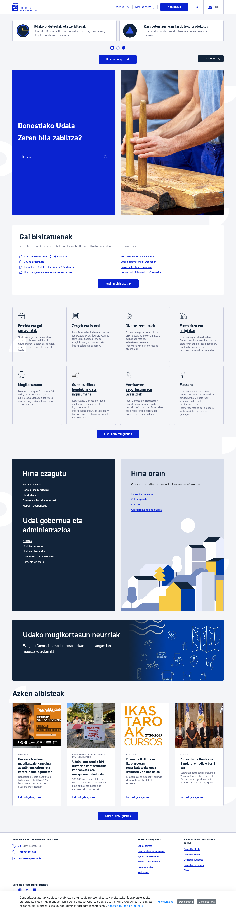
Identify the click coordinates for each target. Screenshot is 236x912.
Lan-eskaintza (145, 846)
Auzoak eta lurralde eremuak (39, 500)
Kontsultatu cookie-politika (125, 906)
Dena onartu (186, 901)
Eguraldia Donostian (142, 494)
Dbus (186, 870)
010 (19, 846)
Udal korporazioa (33, 546)
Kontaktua (174, 7)
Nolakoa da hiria (32, 484)
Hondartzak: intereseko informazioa (141, 272)
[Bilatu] (105, 156)
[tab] (118, 48)
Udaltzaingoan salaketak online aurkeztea (48, 272)
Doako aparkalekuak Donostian (138, 261)
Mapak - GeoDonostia (35, 505)
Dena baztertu (207, 901)
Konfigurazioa (165, 901)
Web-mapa (143, 872)
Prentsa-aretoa (145, 867)
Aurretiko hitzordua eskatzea (137, 256)
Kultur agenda (139, 499)
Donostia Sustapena (194, 865)
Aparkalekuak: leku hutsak (146, 510)
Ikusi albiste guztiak (118, 816)
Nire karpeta (143, 7)
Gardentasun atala (33, 562)
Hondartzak (29, 495)
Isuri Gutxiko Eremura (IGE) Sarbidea (45, 256)
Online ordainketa (34, 261)
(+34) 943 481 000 (27, 852)
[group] (118, 650)
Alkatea (27, 541)
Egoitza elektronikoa (148, 856)
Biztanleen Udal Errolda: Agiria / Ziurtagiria (49, 267)
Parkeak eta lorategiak (36, 490)
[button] (123, 7)
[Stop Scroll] (112, 48)
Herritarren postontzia (29, 858)
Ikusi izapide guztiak (118, 284)
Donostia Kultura (192, 854)
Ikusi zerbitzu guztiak (118, 434)
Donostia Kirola (192, 849)
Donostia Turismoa (193, 859)
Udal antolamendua (34, 551)
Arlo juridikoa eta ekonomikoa (40, 556)
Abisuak (135, 504)
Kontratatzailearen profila (151, 851)
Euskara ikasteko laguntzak (136, 267)
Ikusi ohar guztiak (118, 60)
